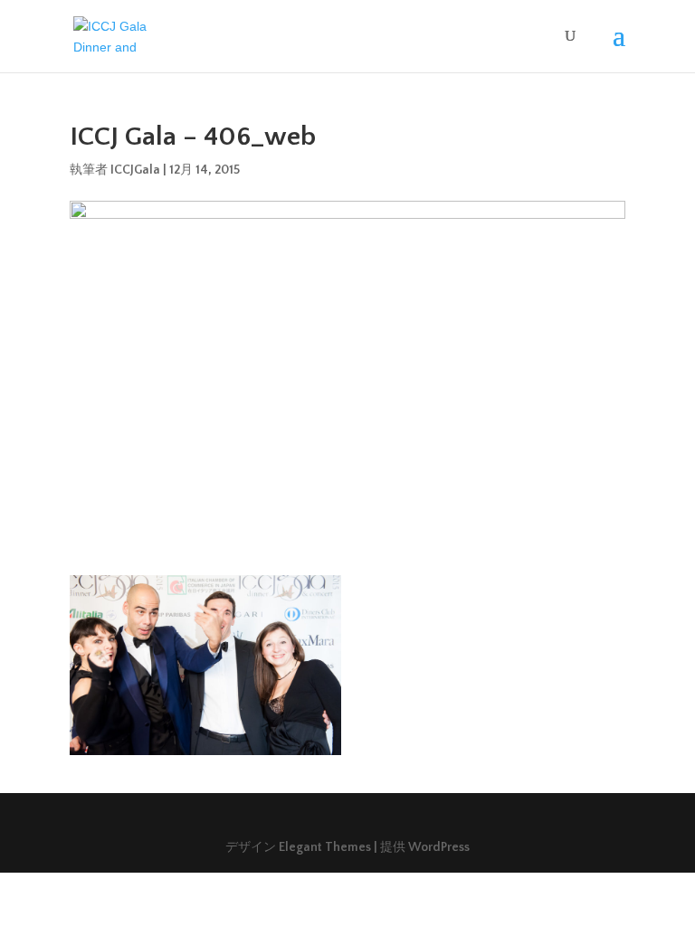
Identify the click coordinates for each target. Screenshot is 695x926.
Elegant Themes (325, 847)
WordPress (439, 847)
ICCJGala (135, 170)
